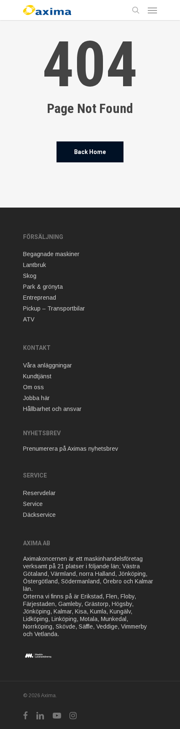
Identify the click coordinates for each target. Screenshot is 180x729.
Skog (29, 275)
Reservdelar (39, 493)
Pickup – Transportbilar (54, 308)
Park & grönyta (43, 286)
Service (33, 504)
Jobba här (36, 398)
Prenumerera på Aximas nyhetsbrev (70, 448)
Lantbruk (34, 265)
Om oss (33, 387)
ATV (28, 319)
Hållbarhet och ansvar (52, 409)
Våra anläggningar (47, 365)
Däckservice (39, 514)
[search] (136, 10)
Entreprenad (39, 297)
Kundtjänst (37, 376)
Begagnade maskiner (51, 254)
